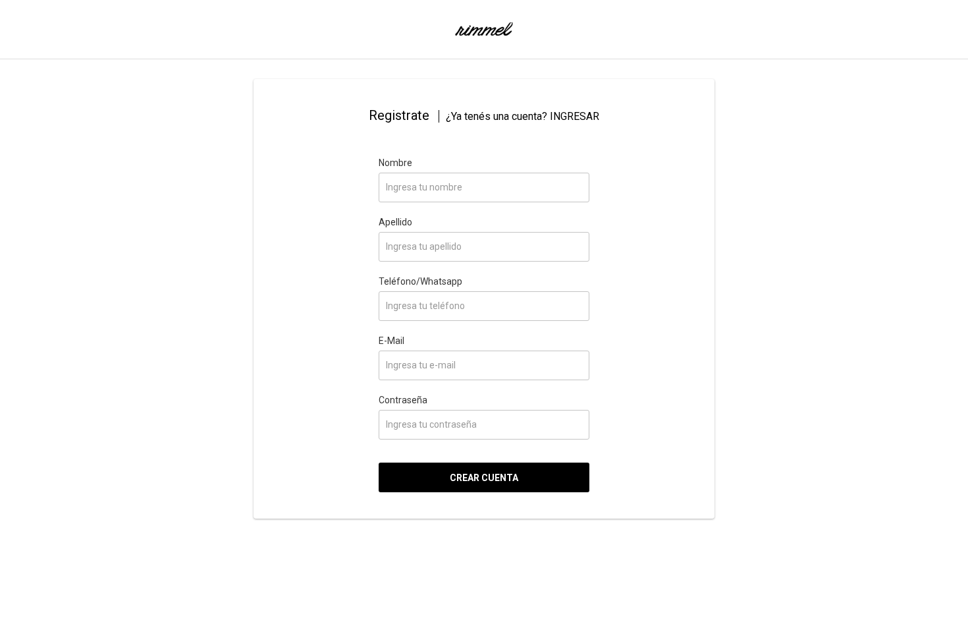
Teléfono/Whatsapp (420, 281)
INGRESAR (574, 116)
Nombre (395, 163)
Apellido (395, 222)
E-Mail (391, 340)
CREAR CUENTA (484, 477)
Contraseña (403, 400)
